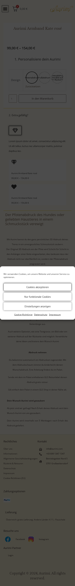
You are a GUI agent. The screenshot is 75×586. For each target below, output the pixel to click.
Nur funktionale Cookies (37, 296)
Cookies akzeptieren (37, 287)
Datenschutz (40, 314)
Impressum (55, 314)
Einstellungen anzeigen (38, 306)
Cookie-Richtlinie (23, 314)
